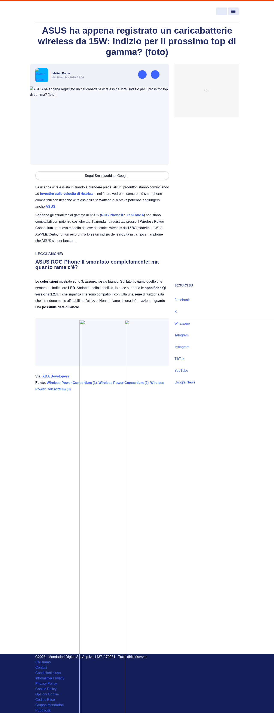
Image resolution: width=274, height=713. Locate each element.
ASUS (50, 206)
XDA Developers (55, 376)
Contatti (41, 667)
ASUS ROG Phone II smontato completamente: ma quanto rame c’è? (97, 264)
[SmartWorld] (56, 11)
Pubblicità (43, 710)
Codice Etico (45, 699)
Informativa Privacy (49, 678)
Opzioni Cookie (47, 694)
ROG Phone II (112, 215)
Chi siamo (43, 662)
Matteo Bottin (61, 73)
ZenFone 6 (135, 215)
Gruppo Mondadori (49, 705)
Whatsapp (182, 323)
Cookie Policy (46, 689)
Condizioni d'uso (48, 673)
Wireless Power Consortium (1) (72, 383)
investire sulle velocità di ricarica (66, 193)
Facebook (182, 300)
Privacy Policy (46, 683)
